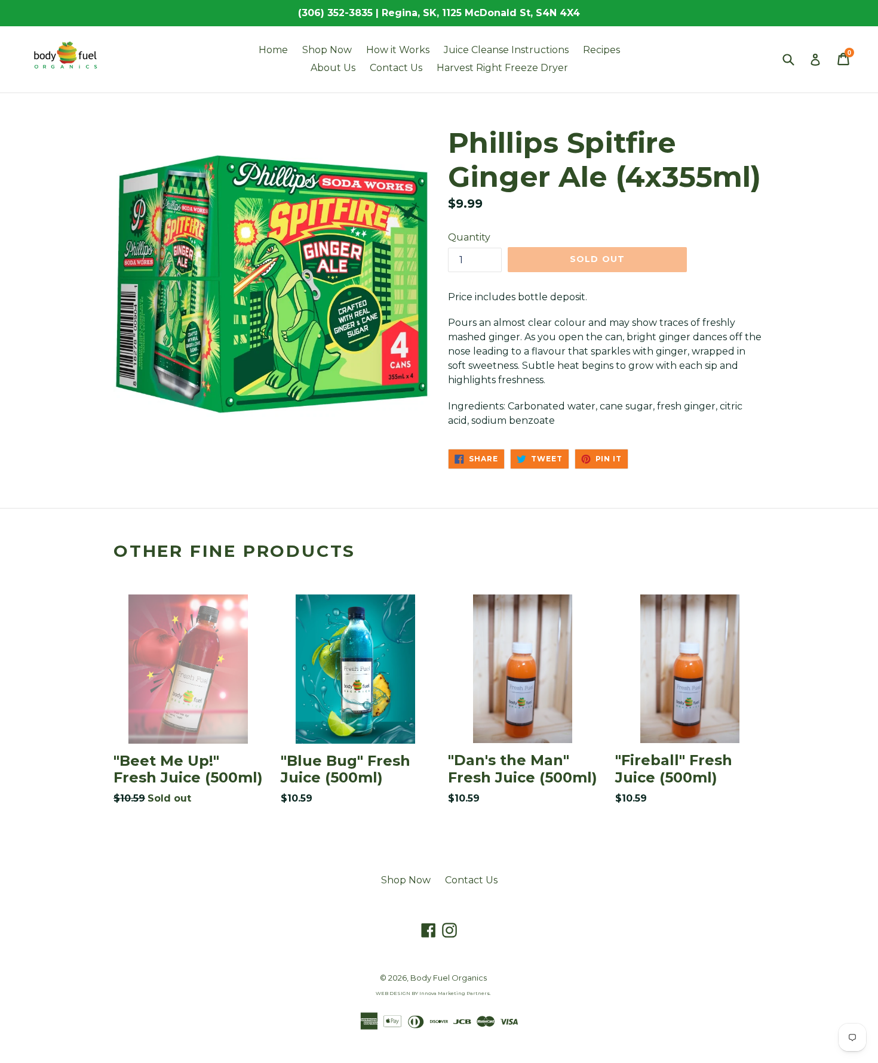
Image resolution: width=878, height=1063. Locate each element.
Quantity (469, 237)
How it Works (397, 50)
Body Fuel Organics (448, 977)
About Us (333, 67)
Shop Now (327, 50)
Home (273, 50)
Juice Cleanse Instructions (506, 50)
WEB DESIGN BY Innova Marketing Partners (433, 993)
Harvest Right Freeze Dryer (502, 67)
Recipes (601, 50)
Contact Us (396, 67)
